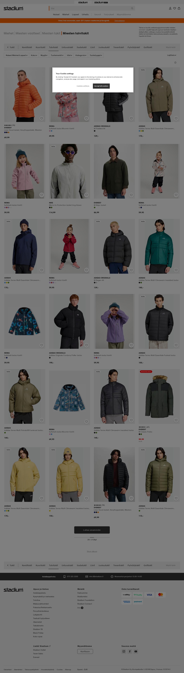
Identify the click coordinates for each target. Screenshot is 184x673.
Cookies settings (83, 86)
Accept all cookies (101, 86)
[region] (93, 80)
